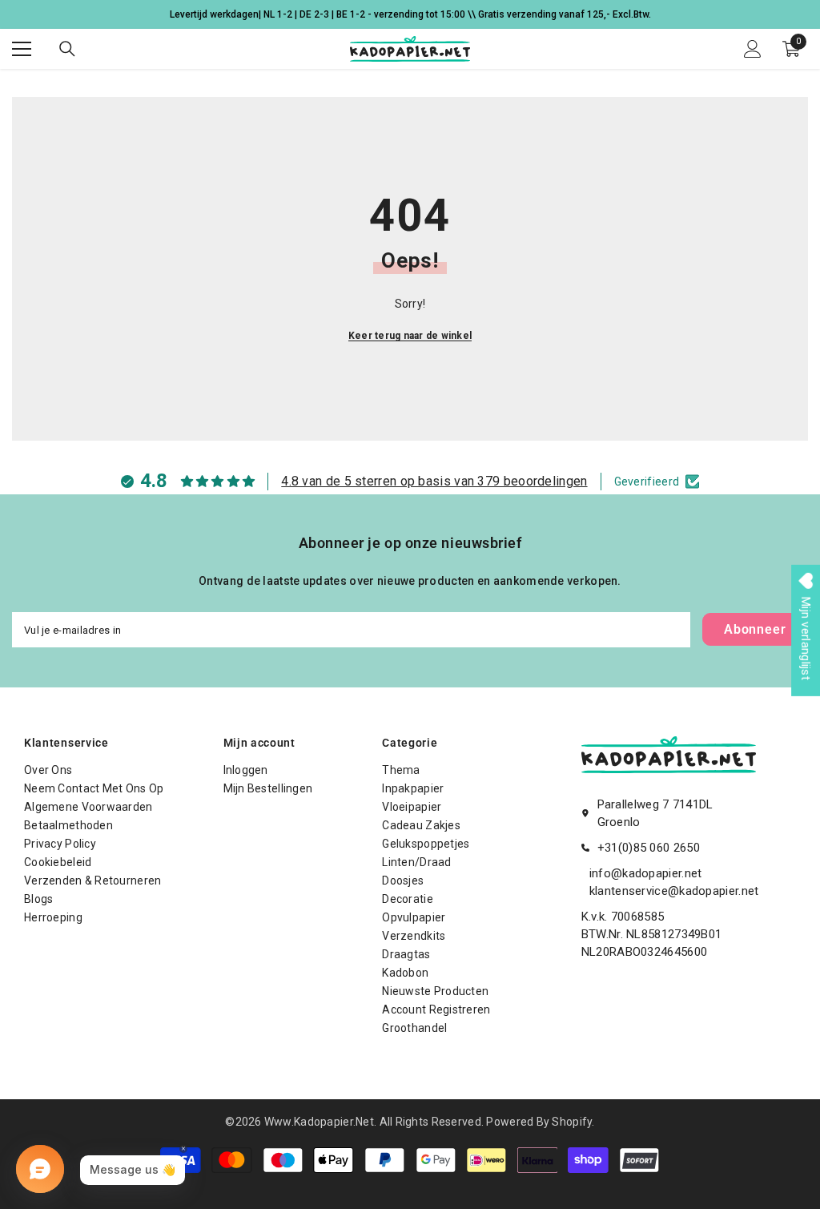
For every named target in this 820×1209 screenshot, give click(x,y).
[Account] (753, 49)
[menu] (21, 48)
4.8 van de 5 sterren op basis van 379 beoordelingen (434, 481)
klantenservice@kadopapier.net (674, 891)
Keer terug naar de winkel (410, 335)
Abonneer (755, 629)
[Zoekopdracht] (67, 48)
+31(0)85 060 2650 (648, 847)
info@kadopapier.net (645, 873)
